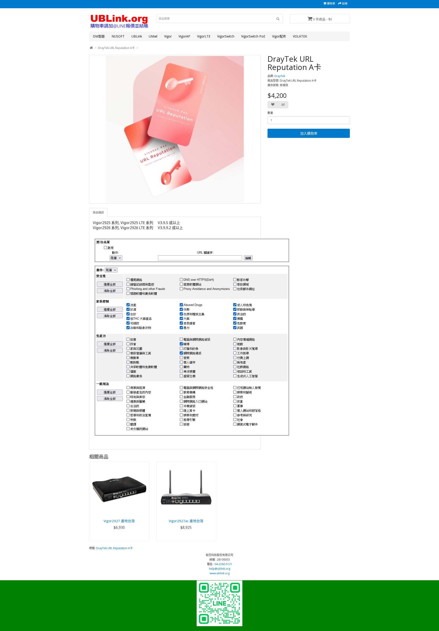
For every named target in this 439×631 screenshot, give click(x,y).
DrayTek (279, 76)
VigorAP (184, 36)
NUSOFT (118, 36)
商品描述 (98, 212)
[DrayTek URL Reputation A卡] (175, 129)
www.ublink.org (220, 573)
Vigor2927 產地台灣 (119, 521)
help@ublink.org (219, 569)
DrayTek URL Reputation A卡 (116, 48)
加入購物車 (308, 133)
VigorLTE (203, 36)
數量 (270, 113)
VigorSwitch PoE (253, 36)
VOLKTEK (300, 36)
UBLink (136, 36)
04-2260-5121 (223, 564)
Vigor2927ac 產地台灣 (186, 521)
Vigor (168, 36)
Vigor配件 (279, 36)
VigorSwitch (225, 36)
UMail (153, 36)
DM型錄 (99, 36)
